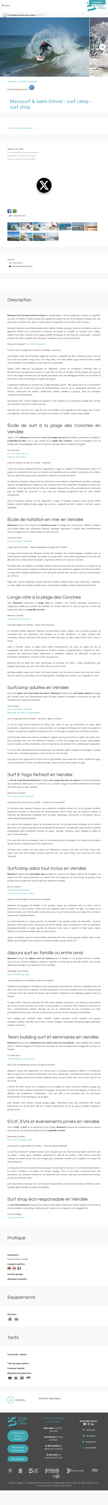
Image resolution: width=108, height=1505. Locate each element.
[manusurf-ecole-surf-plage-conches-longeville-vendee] (13, 229)
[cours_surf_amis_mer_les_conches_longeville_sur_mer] (52, 229)
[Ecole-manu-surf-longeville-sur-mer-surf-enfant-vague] (52, 240)
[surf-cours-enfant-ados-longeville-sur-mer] (91, 229)
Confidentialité (59, 1483)
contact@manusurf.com (22, 266)
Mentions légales (16, 1483)
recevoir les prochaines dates (20, 893)
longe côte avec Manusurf (19, 619)
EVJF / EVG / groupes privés (19, 1139)
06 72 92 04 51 (16, 263)
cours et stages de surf (17, 453)
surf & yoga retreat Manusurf (20, 796)
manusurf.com (18, 215)
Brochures (90, 1435)
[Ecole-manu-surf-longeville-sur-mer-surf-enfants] (78, 229)
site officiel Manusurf (35, 344)
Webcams (90, 1429)
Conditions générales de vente (38, 1483)
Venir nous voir (17, 1459)
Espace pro (91, 1441)
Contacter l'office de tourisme (17, 1436)
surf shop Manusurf (16, 1217)
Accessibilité (90, 1447)
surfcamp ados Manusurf (18, 890)
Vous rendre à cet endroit (21, 128)
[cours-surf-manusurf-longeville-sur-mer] (39, 229)
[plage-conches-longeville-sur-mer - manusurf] (13, 240)
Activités (11, 81)
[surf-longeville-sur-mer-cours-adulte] (39, 240)
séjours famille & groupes (18, 974)
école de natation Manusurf (19, 541)
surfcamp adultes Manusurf (19, 709)
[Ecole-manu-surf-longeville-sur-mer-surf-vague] (26, 229)
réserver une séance (16, 456)
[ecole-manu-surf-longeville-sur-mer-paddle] (65, 229)
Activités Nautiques (27, 81)
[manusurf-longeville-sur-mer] (26, 240)
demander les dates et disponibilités (23, 712)
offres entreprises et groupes (20, 1058)
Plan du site (72, 1483)
